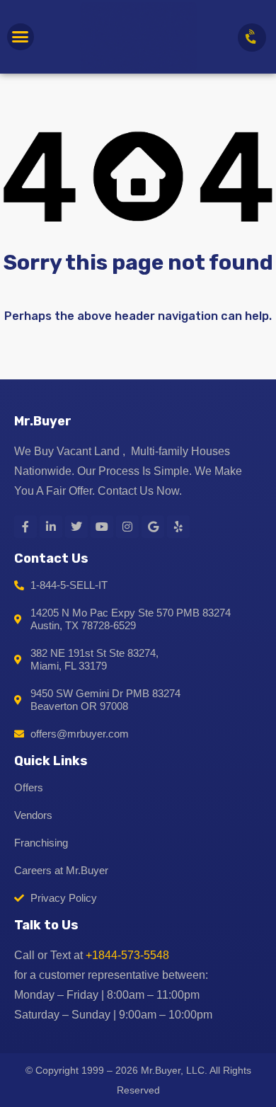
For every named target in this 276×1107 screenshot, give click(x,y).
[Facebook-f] (25, 526)
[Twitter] (76, 526)
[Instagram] (127, 526)
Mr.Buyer (42, 421)
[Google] (153, 526)
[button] (20, 36)
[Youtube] (102, 526)
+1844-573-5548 (127, 955)
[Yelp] (178, 526)
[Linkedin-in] (51, 526)
